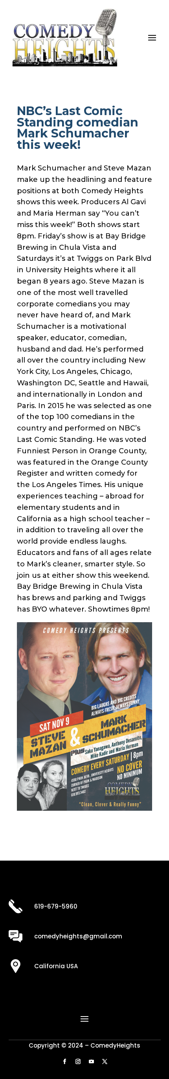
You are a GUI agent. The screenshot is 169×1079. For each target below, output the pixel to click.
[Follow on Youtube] (91, 1062)
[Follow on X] (104, 1062)
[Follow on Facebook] (64, 1062)
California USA (56, 966)
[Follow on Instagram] (78, 1062)
